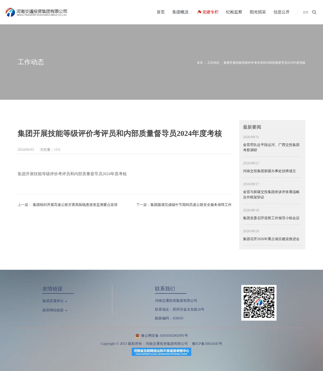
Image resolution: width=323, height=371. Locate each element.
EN (305, 12)
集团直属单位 (53, 301)
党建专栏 (210, 12)
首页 (161, 12)
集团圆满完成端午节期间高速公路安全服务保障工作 (191, 205)
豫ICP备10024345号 (207, 344)
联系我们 (165, 288)
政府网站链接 (53, 310)
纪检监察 (234, 12)
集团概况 (180, 12)
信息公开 (282, 12)
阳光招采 (258, 12)
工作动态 (213, 62)
